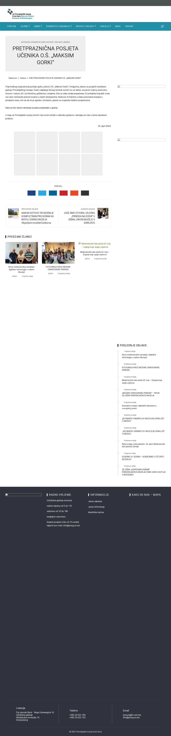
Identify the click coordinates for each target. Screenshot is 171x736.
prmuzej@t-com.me (132, 715)
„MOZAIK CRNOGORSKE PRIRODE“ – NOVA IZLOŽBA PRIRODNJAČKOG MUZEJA (141, 394)
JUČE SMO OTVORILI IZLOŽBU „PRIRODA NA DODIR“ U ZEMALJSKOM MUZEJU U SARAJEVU (79, 216)
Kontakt (129, 26)
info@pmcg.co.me (131, 717)
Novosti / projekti (85, 26)
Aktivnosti (25, 42)
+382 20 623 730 (77, 717)
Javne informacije (96, 507)
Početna (11, 26)
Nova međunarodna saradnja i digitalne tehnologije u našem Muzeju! (21, 269)
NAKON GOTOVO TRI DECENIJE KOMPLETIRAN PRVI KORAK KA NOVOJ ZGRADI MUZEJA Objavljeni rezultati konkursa (38, 216)
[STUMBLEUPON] (74, 193)
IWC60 (118, 26)
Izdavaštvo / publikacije (58, 26)
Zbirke (37, 26)
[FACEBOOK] (32, 193)
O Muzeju (104, 26)
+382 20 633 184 (77, 715)
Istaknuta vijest (38, 42)
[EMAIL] (85, 193)
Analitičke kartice (96, 512)
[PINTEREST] (64, 193)
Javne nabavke (95, 501)
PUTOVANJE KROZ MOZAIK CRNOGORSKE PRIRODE (58, 268)
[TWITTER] (42, 193)
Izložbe (24, 26)
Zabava (66, 42)
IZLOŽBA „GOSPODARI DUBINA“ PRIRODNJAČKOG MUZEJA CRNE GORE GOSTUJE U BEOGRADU (144, 472)
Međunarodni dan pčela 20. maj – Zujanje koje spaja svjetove (94, 253)
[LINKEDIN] (53, 193)
